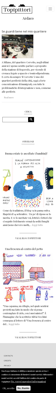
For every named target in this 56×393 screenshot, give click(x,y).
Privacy (7, 366)
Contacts (8, 356)
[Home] (17, 8)
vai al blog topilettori (28, 337)
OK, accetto (9, 388)
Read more (9, 97)
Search (32, 119)
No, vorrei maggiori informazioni (28, 381)
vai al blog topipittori (28, 238)
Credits (7, 361)
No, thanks (23, 388)
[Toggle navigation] (50, 9)
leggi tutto (37, 224)
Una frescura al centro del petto (24, 249)
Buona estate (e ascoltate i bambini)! (26, 153)
